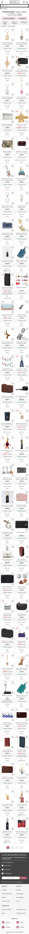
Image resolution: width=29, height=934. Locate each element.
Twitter (21, 922)
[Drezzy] (14, 2)
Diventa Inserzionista (7, 893)
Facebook (8, 927)
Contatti (4, 897)
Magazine (18, 890)
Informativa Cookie (21, 909)
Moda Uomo (7, 869)
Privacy (3, 913)
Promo (17, 901)
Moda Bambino (8, 873)
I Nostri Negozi (19, 893)
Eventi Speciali (19, 897)
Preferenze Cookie (21, 913)
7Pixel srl (12, 932)
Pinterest (22, 927)
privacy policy (19, 881)
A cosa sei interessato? (7, 862)
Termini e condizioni (6, 909)
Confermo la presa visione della (12, 881)
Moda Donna (7, 865)
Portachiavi (22, 18)
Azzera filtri (12, 26)
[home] (1, 8)
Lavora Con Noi (5, 901)
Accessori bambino (8, 18)
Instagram (8, 922)
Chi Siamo (4, 890)
